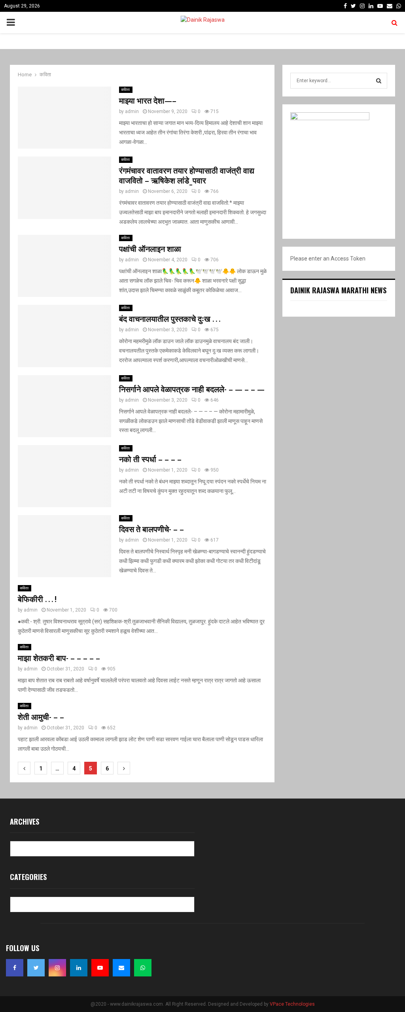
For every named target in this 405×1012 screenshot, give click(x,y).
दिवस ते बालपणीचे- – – (151, 529)
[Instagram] (57, 967)
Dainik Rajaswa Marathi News (338, 290)
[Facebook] (14, 967)
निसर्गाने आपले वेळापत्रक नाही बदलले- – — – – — (192, 389)
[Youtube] (100, 967)
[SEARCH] (378, 81)
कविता (126, 89)
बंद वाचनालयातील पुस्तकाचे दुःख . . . (169, 319)
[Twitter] (36, 967)
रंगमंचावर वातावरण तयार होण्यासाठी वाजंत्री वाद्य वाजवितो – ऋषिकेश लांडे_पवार (186, 176)
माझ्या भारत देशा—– (147, 101)
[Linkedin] (78, 967)
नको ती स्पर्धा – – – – (150, 459)
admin (132, 111)
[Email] (121, 967)
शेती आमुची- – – (41, 717)
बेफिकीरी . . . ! (37, 599)
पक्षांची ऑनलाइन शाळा (150, 249)
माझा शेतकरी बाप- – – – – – (59, 658)
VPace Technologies (292, 1004)
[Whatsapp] (142, 967)
